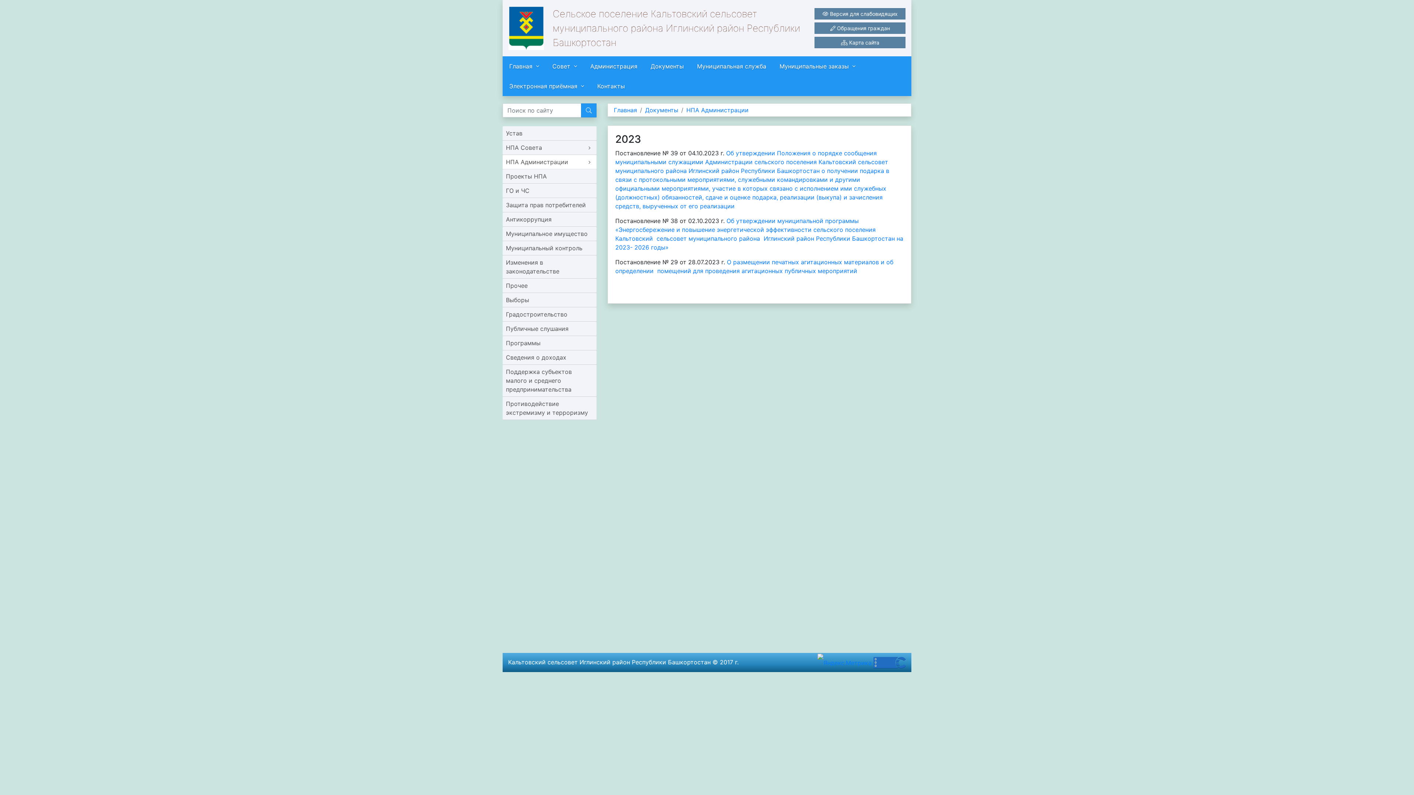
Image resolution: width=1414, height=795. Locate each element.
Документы (667, 66)
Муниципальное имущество (547, 233)
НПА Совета (524, 147)
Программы (523, 343)
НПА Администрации (537, 162)
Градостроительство (536, 314)
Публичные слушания (537, 328)
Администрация (613, 66)
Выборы (517, 300)
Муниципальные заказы (814, 66)
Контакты (611, 86)
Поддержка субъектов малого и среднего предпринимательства (539, 380)
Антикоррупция (529, 219)
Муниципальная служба (731, 66)
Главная (520, 66)
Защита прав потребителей (546, 205)
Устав (514, 133)
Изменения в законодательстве (532, 267)
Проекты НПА (526, 176)
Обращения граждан (863, 28)
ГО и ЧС (518, 190)
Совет (561, 66)
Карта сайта (863, 42)
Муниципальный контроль (544, 248)
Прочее (517, 285)
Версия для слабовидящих (863, 14)
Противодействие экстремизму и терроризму (547, 408)
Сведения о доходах (536, 357)
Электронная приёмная (543, 86)
